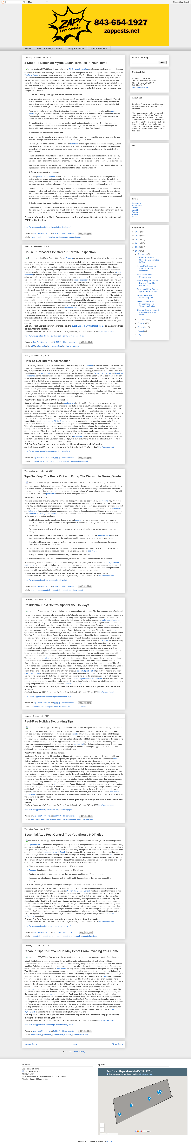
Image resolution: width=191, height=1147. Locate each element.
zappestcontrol (75, 237)
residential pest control (85, 671)
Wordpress (137, 205)
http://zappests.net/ (106, 332)
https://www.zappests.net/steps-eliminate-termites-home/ (47, 227)
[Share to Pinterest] (90, 233)
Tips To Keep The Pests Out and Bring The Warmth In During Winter (73, 476)
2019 (137, 251)
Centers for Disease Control (78, 891)
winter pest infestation (110, 620)
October (141, 323)
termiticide (74, 144)
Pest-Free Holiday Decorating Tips (49, 721)
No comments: (68, 233)
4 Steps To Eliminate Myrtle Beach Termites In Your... (148, 259)
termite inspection (81, 280)
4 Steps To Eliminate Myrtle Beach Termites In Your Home (65, 63)
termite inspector (45, 295)
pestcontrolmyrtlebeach (59, 461)
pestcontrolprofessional (70, 936)
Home (28, 48)
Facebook (136, 203)
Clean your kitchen (32, 673)
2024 (137, 232)
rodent (80, 590)
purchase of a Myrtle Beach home (88, 326)
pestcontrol (44, 461)
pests (115, 759)
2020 (137, 247)
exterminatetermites (39, 237)
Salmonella (32, 511)
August (141, 331)
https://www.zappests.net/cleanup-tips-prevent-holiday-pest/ (48, 1025)
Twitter (135, 212)
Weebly (135, 210)
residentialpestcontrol (79, 461)
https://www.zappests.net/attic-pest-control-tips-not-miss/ (47, 926)
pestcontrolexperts (48, 820)
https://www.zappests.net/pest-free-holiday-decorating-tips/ (48, 810)
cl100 (33, 346)
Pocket (135, 217)
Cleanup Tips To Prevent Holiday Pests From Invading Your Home (71, 951)
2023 (137, 235)
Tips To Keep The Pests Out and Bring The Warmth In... (147, 283)
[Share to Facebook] (87, 233)
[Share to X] (85, 233)
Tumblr (135, 208)
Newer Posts (30, 1044)
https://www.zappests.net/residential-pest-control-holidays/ (48, 696)
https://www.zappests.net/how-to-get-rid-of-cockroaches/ (47, 451)
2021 (137, 243)
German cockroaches (102, 373)
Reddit (135, 214)
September (143, 327)
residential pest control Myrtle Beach (87, 678)
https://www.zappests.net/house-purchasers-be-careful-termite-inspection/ (54, 336)
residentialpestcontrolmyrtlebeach (72, 706)
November (142, 319)
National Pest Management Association (44, 514)
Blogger (109, 1141)
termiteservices (62, 237)
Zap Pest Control (31, 75)
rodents (105, 501)
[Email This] (79, 233)
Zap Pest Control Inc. (73, 684)
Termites (69, 258)
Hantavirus (116, 508)
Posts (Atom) (79, 1051)
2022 (137, 239)
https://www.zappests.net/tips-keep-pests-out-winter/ (45, 580)
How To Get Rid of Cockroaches (47, 361)
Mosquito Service (76, 48)
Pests (105, 976)
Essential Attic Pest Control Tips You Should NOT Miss (63, 834)
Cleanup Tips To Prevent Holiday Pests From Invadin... (148, 312)
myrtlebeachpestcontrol (40, 590)
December (142, 254)
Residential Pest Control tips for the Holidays (56, 605)
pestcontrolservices (69, 590)
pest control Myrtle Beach (54, 421)
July (140, 335)
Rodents (32, 870)
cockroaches (69, 403)
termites (51, 237)
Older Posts (117, 1044)
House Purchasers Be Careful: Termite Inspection (60, 252)
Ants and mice (104, 535)
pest (111, 855)
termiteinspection (54, 346)
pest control (45, 373)
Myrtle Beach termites (46, 176)
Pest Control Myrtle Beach (49, 48)
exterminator (41, 346)
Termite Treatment (98, 48)
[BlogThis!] (82, 233)
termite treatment (72, 308)
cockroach (88, 366)
